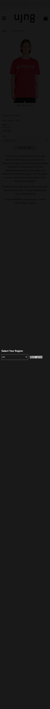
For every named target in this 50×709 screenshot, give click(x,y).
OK (36, 357)
